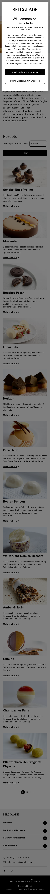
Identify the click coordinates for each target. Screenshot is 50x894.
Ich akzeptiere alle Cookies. (25, 72)
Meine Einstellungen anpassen (25, 80)
